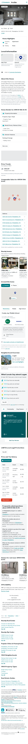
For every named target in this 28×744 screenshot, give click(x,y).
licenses (15, 697)
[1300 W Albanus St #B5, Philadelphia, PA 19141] (9, 568)
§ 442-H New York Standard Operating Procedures (11, 700)
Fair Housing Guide (20, 715)
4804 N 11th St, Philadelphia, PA (11, 241)
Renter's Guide (5, 591)
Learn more (7, 348)
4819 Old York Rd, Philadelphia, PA (11, 216)
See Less (5, 146)
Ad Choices (21, 717)
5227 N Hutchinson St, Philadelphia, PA (12, 219)
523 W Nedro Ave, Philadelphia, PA (11, 232)
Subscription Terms (5, 717)
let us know (22, 728)
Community (10, 409)
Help (10, 717)
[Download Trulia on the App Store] (9, 709)
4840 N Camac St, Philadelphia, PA (11, 226)
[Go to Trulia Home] (14, 2)
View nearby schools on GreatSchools (13, 342)
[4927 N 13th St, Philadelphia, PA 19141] (9, 263)
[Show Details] (25, 217)
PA (5, 615)
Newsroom (7, 716)
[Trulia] (2, 709)
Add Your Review (14, 440)
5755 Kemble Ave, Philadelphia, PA (11, 222)
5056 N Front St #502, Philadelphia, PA (12, 238)
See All (5, 402)
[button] (26, 2)
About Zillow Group (12, 715)
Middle (14, 308)
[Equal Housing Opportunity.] (18, 732)
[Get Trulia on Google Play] (21, 709)
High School (22, 308)
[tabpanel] (14, 482)
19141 (19, 95)
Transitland (20, 689)
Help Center (6, 733)
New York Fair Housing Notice (7, 701)
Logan (3, 33)
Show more (5, 500)
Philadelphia (5, 514)
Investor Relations (13, 716)
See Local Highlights (18, 362)
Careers (2, 716)
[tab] (5, 285)
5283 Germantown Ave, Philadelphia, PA (13, 229)
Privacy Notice (15, 717)
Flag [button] (22, 434)
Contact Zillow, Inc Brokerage (7, 706)
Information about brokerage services (11, 703)
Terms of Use (20, 716)
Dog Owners (20, 409)
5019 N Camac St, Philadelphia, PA (11, 235)
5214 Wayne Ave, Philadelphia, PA (11, 244)
